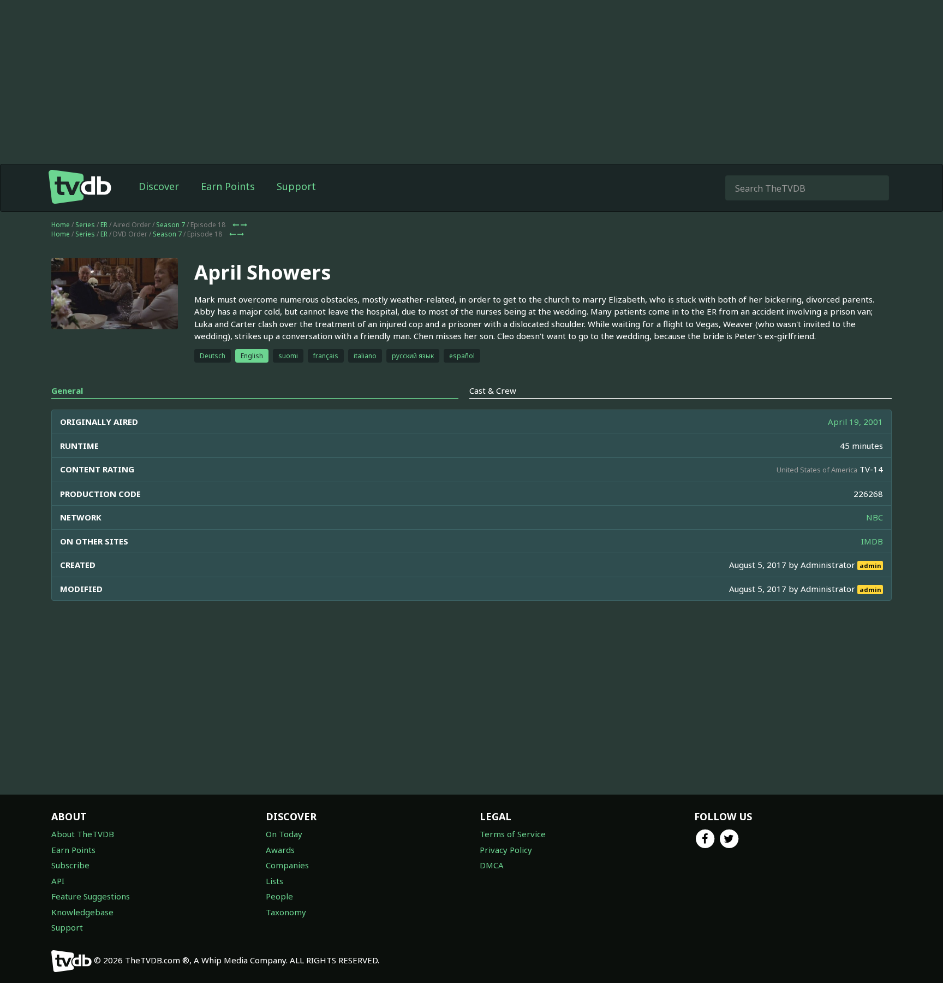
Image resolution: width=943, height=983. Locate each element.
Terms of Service (513, 833)
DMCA (492, 865)
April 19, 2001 (855, 421)
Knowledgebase (82, 912)
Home (60, 224)
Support (296, 186)
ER (104, 224)
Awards (280, 849)
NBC (874, 517)
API (57, 880)
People (279, 896)
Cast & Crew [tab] (492, 390)
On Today (284, 833)
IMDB (872, 541)
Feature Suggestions (90, 896)
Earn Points (228, 186)
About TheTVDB (82, 833)
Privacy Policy (506, 849)
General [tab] (67, 390)
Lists (274, 880)
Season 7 (170, 224)
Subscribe (70, 865)
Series (85, 224)
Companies (287, 865)
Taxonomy (286, 912)
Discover (159, 186)
